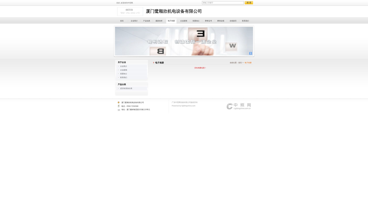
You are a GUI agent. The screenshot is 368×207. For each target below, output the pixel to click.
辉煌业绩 (220, 21)
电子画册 (171, 21)
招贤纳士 (196, 21)
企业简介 (134, 21)
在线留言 (233, 21)
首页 (122, 21)
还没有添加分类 (126, 88)
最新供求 (159, 21)
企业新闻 (183, 21)
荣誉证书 (208, 21)
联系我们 (245, 21)
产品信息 (146, 21)
